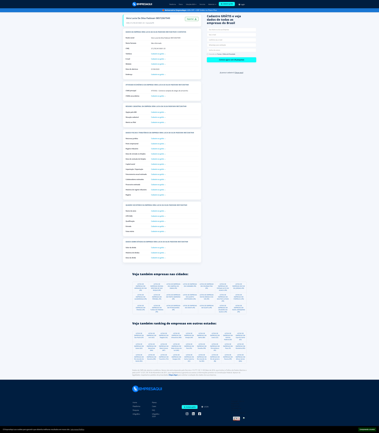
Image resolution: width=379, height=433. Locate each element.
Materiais (211, 4)
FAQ (153, 410)
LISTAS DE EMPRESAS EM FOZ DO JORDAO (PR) (238, 286)
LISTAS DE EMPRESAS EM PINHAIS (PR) (140, 308)
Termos (219, 54)
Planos (181, 4)
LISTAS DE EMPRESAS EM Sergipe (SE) (176, 357)
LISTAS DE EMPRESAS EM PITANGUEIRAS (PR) (173, 308)
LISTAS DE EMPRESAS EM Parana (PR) (228, 357)
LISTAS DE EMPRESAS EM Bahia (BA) (201, 335)
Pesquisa (136, 410)
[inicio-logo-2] (142, 4)
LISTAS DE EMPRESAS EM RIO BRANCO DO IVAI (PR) (207, 297)
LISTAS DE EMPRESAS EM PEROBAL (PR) (157, 297)
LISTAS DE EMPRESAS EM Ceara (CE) (215, 335)
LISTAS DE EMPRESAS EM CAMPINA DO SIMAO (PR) (173, 286)
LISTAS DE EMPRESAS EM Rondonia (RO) (240, 346)
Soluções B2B (190, 4)
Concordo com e (222, 54)
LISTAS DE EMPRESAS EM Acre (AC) (151, 335)
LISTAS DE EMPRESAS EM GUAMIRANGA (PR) (141, 297)
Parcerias (202, 4)
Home (135, 402)
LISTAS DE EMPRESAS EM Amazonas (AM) (176, 335)
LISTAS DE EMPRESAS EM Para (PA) (189, 346)
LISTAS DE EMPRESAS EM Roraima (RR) (151, 357)
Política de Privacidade (229, 54)
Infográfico (136, 414)
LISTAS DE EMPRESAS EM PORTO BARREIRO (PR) (173, 297)
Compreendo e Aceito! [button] (367, 429)
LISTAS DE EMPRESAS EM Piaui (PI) (228, 346)
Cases (154, 406)
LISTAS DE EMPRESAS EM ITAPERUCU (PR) (239, 297)
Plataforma (172, 4)
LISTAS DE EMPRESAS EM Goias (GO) (139, 346)
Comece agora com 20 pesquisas (231, 60)
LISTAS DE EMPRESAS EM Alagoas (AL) (163, 335)
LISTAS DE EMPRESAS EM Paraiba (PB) (201, 346)
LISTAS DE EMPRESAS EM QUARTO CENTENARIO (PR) (190, 297)
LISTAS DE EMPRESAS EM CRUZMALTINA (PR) (207, 286)
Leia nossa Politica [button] (77, 429)
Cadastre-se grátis (157, 54)
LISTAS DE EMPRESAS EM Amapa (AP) (189, 335)
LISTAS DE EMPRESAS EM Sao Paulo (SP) (139, 335)
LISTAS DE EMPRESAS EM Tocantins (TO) (163, 357)
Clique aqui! (239, 73)
